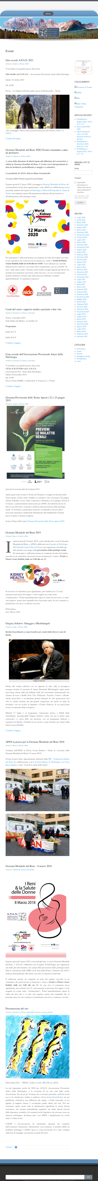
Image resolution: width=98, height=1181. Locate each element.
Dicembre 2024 (82, 232)
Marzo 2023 (81, 252)
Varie (79, 361)
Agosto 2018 (81, 326)
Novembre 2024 (83, 235)
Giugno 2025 (81, 227)
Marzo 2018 (81, 331)
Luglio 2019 (81, 314)
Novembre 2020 (83, 297)
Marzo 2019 (81, 319)
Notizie (79, 354)
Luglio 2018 (81, 329)
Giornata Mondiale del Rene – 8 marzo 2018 (29, 866)
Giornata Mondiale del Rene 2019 (23, 532)
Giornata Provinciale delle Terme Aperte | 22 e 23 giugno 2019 (35, 399)
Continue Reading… (14, 138)
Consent (78, 178)
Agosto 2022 (81, 262)
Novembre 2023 (83, 247)
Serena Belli (30, 869)
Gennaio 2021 (82, 292)
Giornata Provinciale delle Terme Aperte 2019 (45, 521)
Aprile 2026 (81, 220)
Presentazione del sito (17, 1008)
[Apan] (49, 6)
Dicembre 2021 (82, 272)
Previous (9, 1147)
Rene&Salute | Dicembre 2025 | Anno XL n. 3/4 (83, 144)
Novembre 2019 (83, 312)
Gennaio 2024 (82, 245)
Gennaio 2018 (82, 336)
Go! (88, 1177)
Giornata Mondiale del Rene (54, 184)
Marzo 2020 (81, 302)
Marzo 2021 (81, 287)
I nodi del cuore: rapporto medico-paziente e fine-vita (33, 309)
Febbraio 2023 (82, 254)
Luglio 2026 (81, 217)
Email (77, 168)
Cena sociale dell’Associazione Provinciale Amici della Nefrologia (34, 355)
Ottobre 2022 (82, 259)
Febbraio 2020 (82, 304)
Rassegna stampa (83, 356)
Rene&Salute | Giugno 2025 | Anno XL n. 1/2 (84, 151)
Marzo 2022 (81, 267)
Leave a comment (47, 1012)
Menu (48, 13)
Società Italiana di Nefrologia (47, 761)
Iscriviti (80, 203)
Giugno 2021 (81, 282)
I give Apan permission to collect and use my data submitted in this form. (84, 187)
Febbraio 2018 (82, 334)
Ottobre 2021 (82, 274)
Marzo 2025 (81, 230)
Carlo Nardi (31, 313)
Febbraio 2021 (82, 289)
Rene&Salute (57, 1097)
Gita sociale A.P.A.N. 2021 (19, 60)
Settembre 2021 (83, 277)
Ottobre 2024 (82, 237)
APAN (27, 64)
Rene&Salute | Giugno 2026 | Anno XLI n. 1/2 (84, 121)
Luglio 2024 (81, 240)
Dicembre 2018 (82, 324)
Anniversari (81, 349)
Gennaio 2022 (82, 269)
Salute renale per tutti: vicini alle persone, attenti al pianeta (84, 135)
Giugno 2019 (81, 316)
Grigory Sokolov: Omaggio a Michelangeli (28, 623)
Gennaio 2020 (82, 307)
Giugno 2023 (81, 250)
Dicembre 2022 (82, 257)
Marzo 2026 (81, 222)
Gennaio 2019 (82, 321)
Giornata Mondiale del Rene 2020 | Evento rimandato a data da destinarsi (37, 151)
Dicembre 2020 (82, 294)
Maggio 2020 (81, 299)
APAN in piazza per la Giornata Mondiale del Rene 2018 (35, 741)
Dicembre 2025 (82, 225)
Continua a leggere (13, 342)
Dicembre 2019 (82, 309)
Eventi (79, 351)
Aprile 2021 (81, 284)
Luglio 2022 (81, 264)
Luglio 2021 (81, 279)
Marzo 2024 (81, 242)
